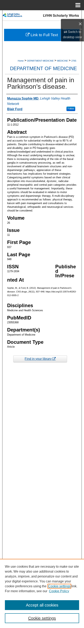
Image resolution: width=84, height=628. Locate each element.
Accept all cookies (42, 605)
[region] (42, 593)
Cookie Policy (59, 591)
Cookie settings (59, 586)
